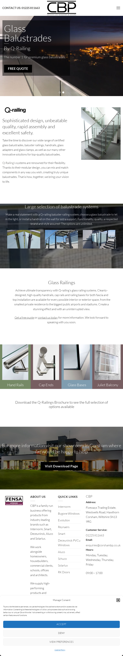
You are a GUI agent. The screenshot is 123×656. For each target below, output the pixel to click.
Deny (61, 633)
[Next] (116, 48)
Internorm (64, 506)
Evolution (64, 520)
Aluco (61, 552)
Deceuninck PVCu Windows (69, 543)
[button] (118, 600)
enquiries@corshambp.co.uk (103, 545)
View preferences (61, 641)
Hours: (90, 549)
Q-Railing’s (9, 163)
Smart (61, 533)
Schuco (62, 558)
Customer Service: (96, 529)
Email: (89, 539)
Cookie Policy (60, 650)
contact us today (48, 317)
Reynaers (64, 527)
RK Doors (64, 572)
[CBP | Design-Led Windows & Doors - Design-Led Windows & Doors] (61, 8)
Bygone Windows (69, 513)
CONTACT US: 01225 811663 (21, 8)
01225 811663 (95, 535)
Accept (61, 624)
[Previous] (6, 48)
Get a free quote (24, 317)
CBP (89, 496)
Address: (91, 502)
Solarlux (63, 565)
